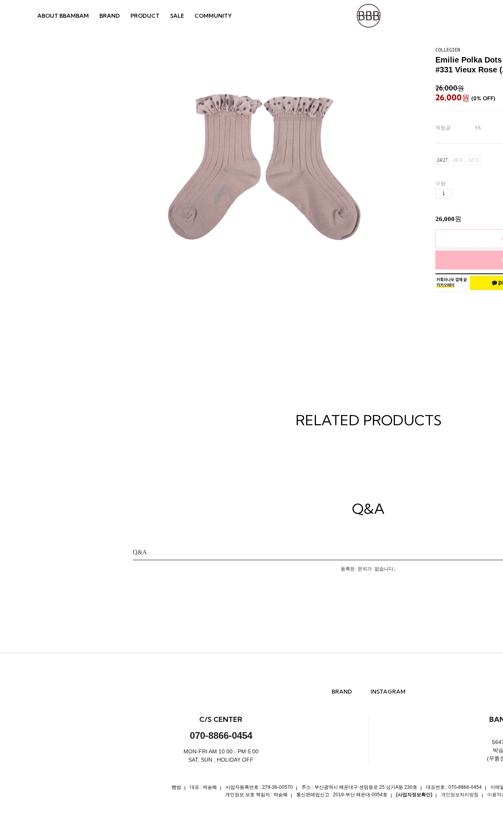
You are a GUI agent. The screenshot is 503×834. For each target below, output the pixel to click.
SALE (177, 15)
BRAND (109, 15)
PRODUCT (145, 15)
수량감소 (471, 194)
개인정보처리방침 (460, 794)
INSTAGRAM (388, 691)
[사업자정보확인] (414, 794)
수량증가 (458, 194)
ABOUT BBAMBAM (63, 15)
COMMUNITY (213, 15)
